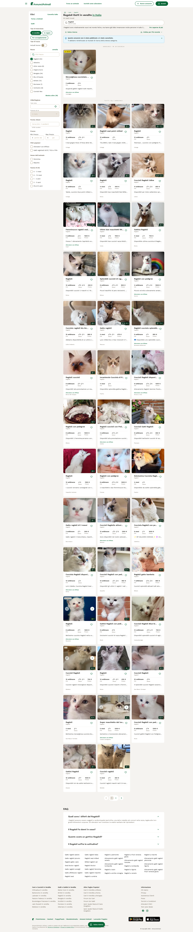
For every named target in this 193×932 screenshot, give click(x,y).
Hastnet (50, 919)
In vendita (36, 33)
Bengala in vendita (64, 898)
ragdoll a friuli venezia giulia (132, 856)
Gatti (32, 24)
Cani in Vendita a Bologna (93, 896)
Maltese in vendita (39, 907)
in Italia (96, 15)
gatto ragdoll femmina (93, 869)
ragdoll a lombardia (131, 866)
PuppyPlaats (59, 919)
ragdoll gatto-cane (72, 862)
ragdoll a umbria (91, 876)
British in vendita (64, 893)
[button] (79, 609)
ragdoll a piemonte (112, 855)
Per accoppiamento (39, 38)
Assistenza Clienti (147, 896)
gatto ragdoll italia (91, 855)
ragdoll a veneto (130, 873)
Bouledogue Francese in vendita (43, 901)
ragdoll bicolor (90, 865)
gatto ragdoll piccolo (72, 858)
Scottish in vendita (64, 901)
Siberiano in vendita (65, 907)
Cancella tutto (52, 14)
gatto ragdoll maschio (93, 873)
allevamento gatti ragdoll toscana (133, 861)
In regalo (47, 33)
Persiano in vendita (65, 904)
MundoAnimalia (72, 919)
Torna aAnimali (37, 19)
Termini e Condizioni (148, 901)
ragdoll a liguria (130, 869)
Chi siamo (144, 890)
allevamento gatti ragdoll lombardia (114, 865)
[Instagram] (147, 911)
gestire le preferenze (94, 927)
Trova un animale (72, 4)
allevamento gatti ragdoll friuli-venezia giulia (153, 870)
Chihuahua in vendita (39, 890)
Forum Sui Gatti (89, 901)
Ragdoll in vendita (64, 896)
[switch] (44, 45)
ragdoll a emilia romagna (114, 873)
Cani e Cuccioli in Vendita (41, 887)
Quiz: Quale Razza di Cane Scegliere (93, 905)
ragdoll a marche (150, 855)
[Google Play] (136, 919)
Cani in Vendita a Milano (92, 890)
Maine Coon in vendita (66, 890)
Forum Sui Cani (89, 898)
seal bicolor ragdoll (72, 865)
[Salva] (91, 78)
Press (143, 898)
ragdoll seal (69, 876)
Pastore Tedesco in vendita (42, 898)
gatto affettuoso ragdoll (73, 873)
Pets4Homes (40, 919)
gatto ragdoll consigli (72, 869)
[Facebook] (143, 911)
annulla (55, 49)
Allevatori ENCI (146, 904)
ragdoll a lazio (110, 869)
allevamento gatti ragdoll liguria (153, 865)
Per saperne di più (156, 27)
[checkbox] (32, 59)
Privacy (143, 893)
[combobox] (42, 106)
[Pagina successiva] (121, 798)
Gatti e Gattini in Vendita (67, 887)
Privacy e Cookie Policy (67, 927)
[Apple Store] (153, 919)
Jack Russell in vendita (40, 904)
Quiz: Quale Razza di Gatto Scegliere (93, 910)
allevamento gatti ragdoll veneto (114, 859)
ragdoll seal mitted (92, 858)
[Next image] (92, 609)
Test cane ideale (147, 907)
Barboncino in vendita (40, 893)
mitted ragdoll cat (91, 862)
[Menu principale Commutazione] (26, 4)
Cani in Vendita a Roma (92, 893)
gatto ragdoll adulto (72, 855)
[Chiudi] (161, 38)
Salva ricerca (72, 32)
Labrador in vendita (39, 896)
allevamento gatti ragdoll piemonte (153, 859)
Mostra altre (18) (52, 95)
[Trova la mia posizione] (56, 106)
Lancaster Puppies (100, 919)
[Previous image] (67, 609)
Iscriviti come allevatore (93, 4)
